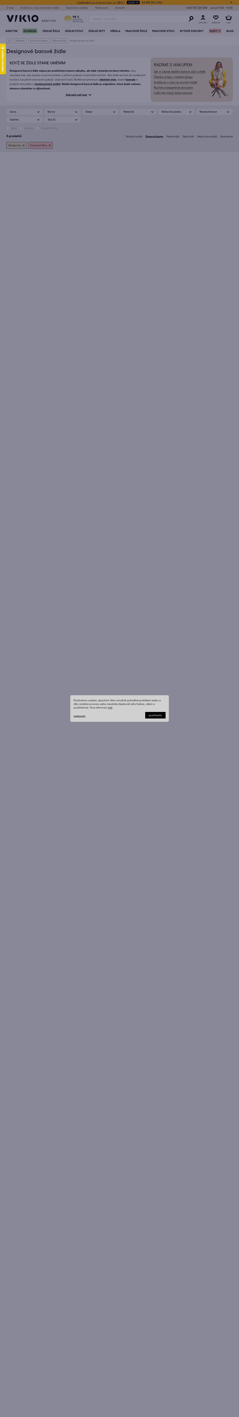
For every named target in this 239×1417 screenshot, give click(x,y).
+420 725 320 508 (196, 7)
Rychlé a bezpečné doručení (173, 87)
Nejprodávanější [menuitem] (207, 136)
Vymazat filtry (38, 145)
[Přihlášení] (203, 19)
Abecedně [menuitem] (226, 136)
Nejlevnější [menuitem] (173, 136)
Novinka (29, 128)
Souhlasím (155, 715)
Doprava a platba (77, 7)
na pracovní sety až (101, 2)
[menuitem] (11, 31)
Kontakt (120, 7)
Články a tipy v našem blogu (173, 77)
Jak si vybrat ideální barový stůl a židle (179, 71)
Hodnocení (101, 7)
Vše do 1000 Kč (49, 128)
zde (110, 707)
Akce (13, 128)
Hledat (191, 19)
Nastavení (79, 716)
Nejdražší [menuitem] (188, 136)
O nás (9, 7)
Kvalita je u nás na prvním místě (40, 7)
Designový (15, 145)
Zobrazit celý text (76, 94)
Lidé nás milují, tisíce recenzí (173, 92)
